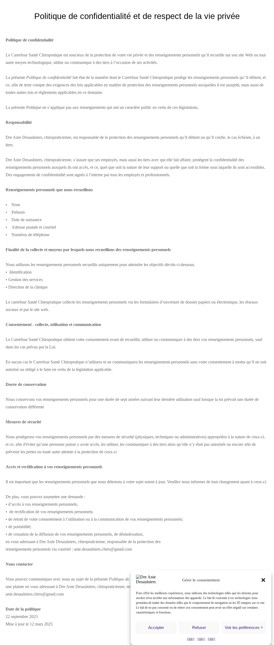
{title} (191, 639)
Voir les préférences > (244, 627)
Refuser (199, 627)
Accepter (156, 627)
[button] (263, 580)
